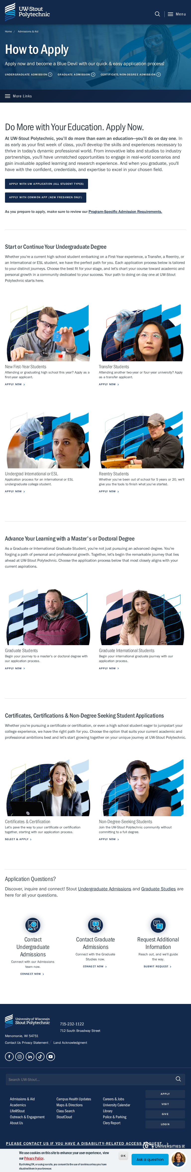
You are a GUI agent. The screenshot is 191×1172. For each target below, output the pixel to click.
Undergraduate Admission (26, 74)
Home (8, 31)
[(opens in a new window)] (9, 1056)
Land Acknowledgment (69, 1043)
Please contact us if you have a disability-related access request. (84, 1143)
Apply (165, 1094)
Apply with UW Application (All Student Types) (46, 183)
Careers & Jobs (113, 1099)
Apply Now (13, 384)
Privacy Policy (34, 1158)
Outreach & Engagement (27, 1117)
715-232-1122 (72, 1024)
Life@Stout (17, 1111)
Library (107, 1111)
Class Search (65, 1111)
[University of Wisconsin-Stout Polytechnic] (27, 1022)
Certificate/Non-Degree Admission (128, 74)
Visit (165, 1104)
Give (165, 1114)
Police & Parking (114, 1117)
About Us (16, 1123)
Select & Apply (17, 839)
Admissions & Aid (28, 31)
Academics (18, 1105)
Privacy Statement (35, 1043)
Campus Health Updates (73, 1099)
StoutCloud (64, 1117)
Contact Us (13, 1043)
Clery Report (111, 1123)
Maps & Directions (69, 1105)
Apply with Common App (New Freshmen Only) (45, 197)
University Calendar (116, 1105)
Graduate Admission (74, 74)
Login (165, 1124)
